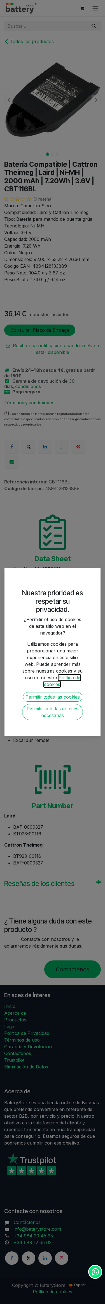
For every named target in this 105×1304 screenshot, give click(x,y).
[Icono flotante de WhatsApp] (95, 1272)
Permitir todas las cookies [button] (52, 697)
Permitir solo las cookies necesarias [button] (52, 712)
